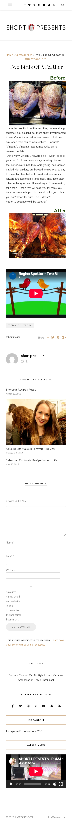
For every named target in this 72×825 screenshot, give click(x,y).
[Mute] (54, 784)
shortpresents (33, 355)
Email (10, 556)
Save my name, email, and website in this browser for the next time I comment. (13, 605)
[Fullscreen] (61, 784)
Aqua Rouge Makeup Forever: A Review (30, 448)
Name (10, 542)
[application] (36, 771)
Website (11, 570)
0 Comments (13, 337)
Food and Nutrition (20, 325)
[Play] (11, 784)
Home (9, 54)
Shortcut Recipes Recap (21, 389)
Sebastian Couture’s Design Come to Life (31, 460)
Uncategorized (23, 54)
